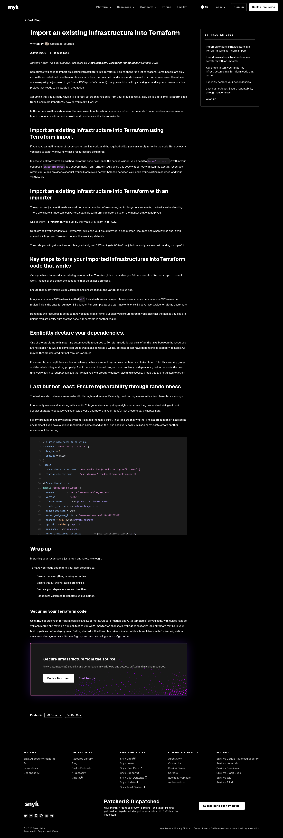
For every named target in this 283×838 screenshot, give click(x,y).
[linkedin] (36, 816)
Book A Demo (176, 768)
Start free (84, 678)
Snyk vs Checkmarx (229, 768)
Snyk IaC (36, 620)
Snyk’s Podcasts (82, 768)
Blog (74, 763)
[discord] (52, 816)
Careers (173, 773)
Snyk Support (128, 773)
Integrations (31, 768)
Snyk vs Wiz (224, 777)
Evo (26, 763)
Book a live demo (263, 7)
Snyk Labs (126, 758)
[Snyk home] (13, 7)
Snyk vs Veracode (227, 763)
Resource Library (82, 758)
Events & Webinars (179, 777)
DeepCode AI (32, 773)
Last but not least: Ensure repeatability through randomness (229, 90)
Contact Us (174, 763)
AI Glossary (79, 773)
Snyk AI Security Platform (39, 758)
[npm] (46, 816)
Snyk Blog (34, 20)
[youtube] (31, 816)
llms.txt (76, 777)
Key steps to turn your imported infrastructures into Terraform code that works (230, 71)
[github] (41, 816)
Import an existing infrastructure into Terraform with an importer (228, 59)
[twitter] (26, 816)
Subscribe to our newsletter (222, 806)
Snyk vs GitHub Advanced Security (238, 758)
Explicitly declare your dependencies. (228, 82)
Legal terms (165, 828)
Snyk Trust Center (131, 787)
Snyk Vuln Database (132, 777)
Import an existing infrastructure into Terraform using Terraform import (228, 48)
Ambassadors (176, 782)
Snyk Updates (128, 782)
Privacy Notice (182, 828)
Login (218, 7)
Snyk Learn (127, 763)
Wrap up (211, 99)
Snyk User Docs (129, 768)
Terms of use (201, 828)
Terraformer (54, 222)
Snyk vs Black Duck (229, 773)
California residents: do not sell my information (235, 828)
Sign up (239, 7)
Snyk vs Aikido (225, 782)
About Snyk (175, 758)
